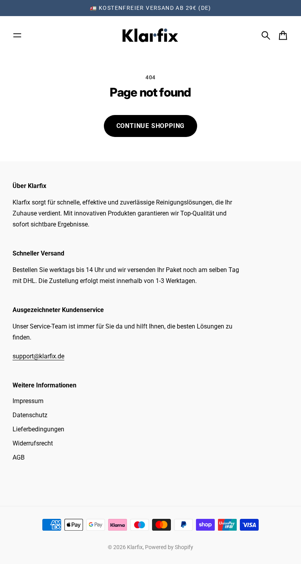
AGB (19, 457)
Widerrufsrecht (33, 443)
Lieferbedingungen (38, 429)
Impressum (28, 401)
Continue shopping (150, 126)
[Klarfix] (150, 35)
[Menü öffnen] (17, 35)
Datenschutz (30, 415)
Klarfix (135, 547)
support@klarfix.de (38, 356)
